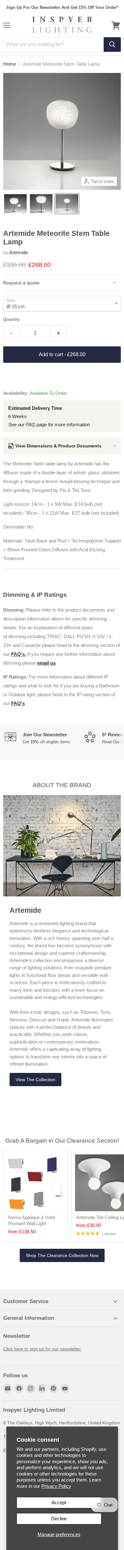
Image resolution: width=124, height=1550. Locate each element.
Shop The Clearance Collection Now (62, 1255)
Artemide (18, 252)
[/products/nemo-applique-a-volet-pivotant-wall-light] (35, 1182)
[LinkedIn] (42, 1388)
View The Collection (35, 1079)
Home (9, 64)
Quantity (11, 319)
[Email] (7, 1388)
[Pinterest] (53, 1388)
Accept (59, 1502)
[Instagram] (30, 1388)
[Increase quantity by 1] (59, 333)
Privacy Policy (56, 1486)
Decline (59, 1518)
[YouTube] (64, 1388)
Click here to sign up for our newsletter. (42, 1348)
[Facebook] (19, 1388)
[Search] (112, 44)
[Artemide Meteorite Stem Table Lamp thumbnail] (15, 204)
